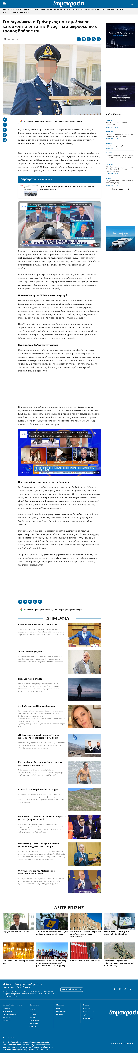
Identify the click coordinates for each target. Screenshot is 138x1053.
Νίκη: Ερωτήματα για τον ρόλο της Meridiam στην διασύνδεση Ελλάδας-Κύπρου (119, 169)
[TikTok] (125, 989)
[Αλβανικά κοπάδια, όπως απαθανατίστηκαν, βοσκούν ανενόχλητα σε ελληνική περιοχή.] (84, 799)
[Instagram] (120, 989)
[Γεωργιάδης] (84, 635)
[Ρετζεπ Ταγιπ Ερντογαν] (86, 950)
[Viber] (89, 39)
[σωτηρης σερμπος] (84, 827)
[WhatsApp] (94, 39)
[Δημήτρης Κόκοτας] (18, 921)
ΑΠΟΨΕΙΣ (109, 132)
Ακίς (84, 1015)
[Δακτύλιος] (52, 921)
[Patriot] (119, 950)
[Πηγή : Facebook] (84, 716)
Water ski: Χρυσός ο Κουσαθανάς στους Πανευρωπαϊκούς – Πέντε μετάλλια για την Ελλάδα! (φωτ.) (51, 963)
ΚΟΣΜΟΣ (109, 178)
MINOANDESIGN (126, 1043)
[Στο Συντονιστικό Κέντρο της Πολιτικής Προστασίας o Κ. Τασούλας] (84, 662)
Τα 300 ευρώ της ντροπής (30, 652)
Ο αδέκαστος (88, 1018)
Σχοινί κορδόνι (88, 1012)
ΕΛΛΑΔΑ (109, 143)
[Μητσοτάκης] (84, 772)
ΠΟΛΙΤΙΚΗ (109, 120)
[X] (84, 39)
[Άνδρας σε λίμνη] (84, 689)
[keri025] (18, 950)
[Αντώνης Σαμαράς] (84, 854)
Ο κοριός (86, 1008)
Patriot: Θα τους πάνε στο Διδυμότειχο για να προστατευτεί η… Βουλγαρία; (118, 963)
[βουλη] (86, 921)
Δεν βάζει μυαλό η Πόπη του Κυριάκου (36, 706)
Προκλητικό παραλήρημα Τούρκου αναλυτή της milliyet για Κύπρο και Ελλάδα (67, 188)
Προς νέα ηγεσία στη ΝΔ (30, 679)
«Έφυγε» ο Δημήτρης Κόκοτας (117, 146)
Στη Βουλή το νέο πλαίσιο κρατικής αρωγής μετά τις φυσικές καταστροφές (85, 934)
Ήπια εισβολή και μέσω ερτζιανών (85, 961)
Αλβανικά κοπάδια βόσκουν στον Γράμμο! (38, 789)
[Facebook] (79, 39)
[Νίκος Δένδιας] (84, 881)
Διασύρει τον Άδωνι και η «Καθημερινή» (37, 625)
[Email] (99, 39)
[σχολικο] (119, 921)
